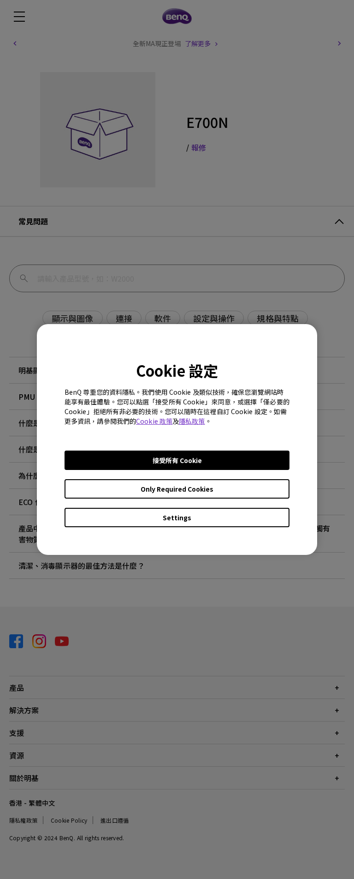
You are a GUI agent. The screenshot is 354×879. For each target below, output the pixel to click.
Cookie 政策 (154, 421)
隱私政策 (192, 421)
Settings (177, 517)
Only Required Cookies (177, 489)
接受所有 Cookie (177, 460)
